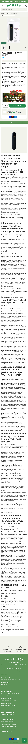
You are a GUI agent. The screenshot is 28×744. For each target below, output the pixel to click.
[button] (3, 47)
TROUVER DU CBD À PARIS (7, 714)
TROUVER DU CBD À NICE (7, 731)
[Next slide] (25, 47)
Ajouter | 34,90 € (17, 105)
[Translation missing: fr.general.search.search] (25, 9)
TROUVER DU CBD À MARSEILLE (8, 717)
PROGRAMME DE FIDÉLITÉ (7, 698)
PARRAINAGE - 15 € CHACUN (7, 708)
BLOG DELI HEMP (5, 682)
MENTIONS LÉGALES (6, 696)
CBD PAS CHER (4, 684)
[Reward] (24, 740)
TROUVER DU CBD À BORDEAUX (8, 726)
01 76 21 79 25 (20, 651)
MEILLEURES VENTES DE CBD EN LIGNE (10, 679)
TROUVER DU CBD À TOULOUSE (8, 724)
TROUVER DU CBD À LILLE (7, 719)
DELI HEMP (15, 742)
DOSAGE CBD (4, 687)
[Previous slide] (2, 47)
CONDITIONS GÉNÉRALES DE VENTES (10, 693)
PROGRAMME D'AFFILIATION (8, 705)
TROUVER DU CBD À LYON (7, 721)
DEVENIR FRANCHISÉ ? (6, 703)
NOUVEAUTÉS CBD (5, 677)
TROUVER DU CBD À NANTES (8, 729)
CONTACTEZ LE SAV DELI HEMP (8, 700)
